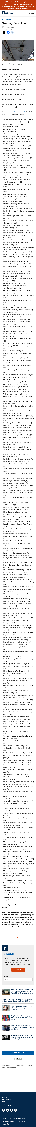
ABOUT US (18, 969)
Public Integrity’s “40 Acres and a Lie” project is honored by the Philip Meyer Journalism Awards (22, 991)
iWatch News (10, 27)
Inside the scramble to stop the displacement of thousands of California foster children (17, 1000)
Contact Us (5, 1103)
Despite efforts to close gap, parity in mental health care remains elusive (22, 1017)
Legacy (17, 937)
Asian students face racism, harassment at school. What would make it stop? (22, 1037)
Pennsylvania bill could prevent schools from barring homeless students (21, 1007)
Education (6, 19)
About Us (4, 1097)
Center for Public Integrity (13, 958)
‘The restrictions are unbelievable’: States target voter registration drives (22, 1027)
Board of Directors (7, 1099)
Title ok (22, 937)
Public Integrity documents (9, 1105)
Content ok (12, 937)
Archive (4, 1101)
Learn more (25, 8)
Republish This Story (18, 1052)
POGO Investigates (13, 4)
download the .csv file (17, 112)
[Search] (30, 979)
